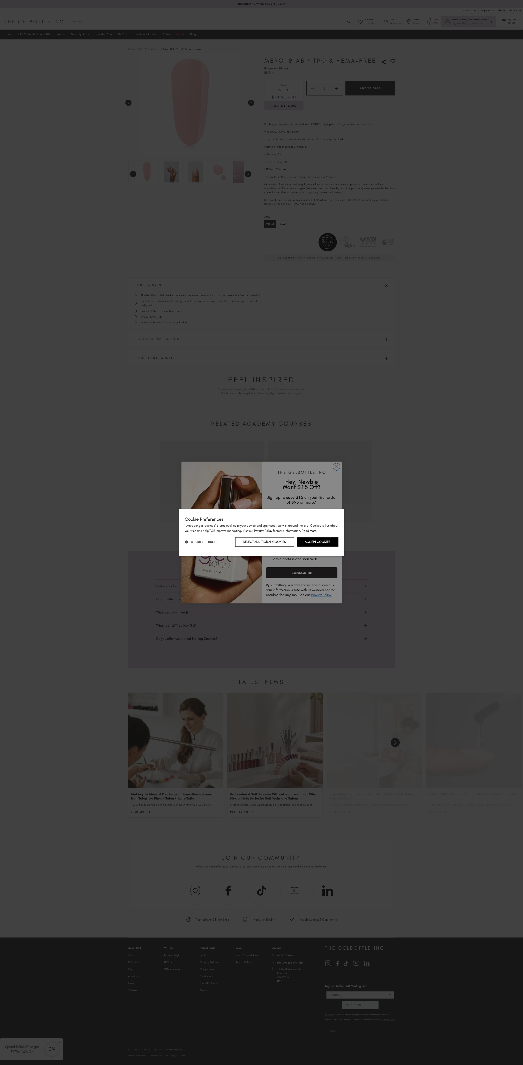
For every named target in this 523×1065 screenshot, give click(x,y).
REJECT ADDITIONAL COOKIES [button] (264, 542)
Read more (309, 531)
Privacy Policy (263, 531)
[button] (201, 542)
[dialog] (261, 532)
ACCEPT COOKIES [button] (318, 542)
